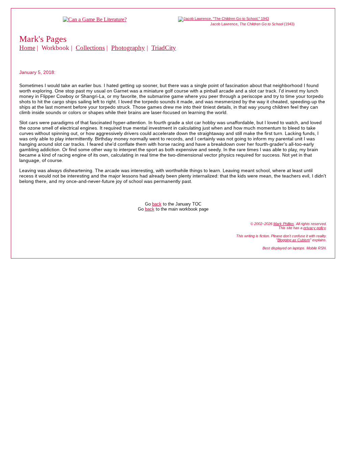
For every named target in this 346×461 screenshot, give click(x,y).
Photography (128, 47)
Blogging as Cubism (293, 240)
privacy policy (314, 228)
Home (27, 47)
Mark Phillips (283, 224)
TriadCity (163, 47)
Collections (90, 47)
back (157, 204)
